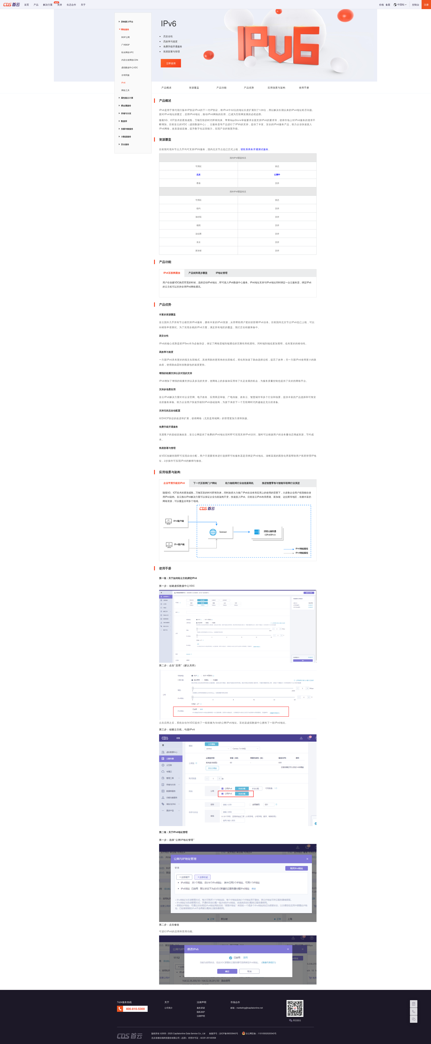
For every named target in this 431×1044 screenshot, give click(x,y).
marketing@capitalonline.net (250, 1007)
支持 (59, 4)
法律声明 (201, 1015)
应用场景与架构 (276, 87)
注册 (426, 4)
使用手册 (304, 87)
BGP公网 (125, 37)
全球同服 (125, 74)
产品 (36, 4)
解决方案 (48, 4)
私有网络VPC (127, 52)
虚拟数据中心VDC (129, 67)
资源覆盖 (194, 87)
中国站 (400, 4)
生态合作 (71, 4)
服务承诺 (201, 1007)
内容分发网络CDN (129, 59)
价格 (381, 4)
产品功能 (222, 87)
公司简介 (168, 1007)
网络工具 (125, 90)
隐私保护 (201, 1011)
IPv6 (123, 82)
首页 (26, 4)
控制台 (415, 4)
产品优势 (249, 87)
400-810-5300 (135, 1009)
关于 (83, 4)
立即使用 (171, 63)
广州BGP (125, 44)
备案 (388, 4)
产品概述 (166, 87)
